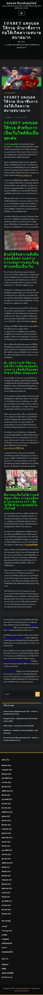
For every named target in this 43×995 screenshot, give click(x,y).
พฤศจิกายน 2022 (7, 812)
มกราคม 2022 (6, 854)
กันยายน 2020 (6, 914)
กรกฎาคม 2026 (7, 770)
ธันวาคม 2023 (6, 787)
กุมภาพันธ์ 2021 (7, 901)
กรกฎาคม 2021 (7, 880)
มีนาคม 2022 (6, 846)
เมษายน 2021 (6, 893)
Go (37, 694)
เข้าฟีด (4, 969)
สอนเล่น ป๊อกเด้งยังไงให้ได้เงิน (15, 638)
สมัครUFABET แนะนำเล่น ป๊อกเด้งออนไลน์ (17, 661)
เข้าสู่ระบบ (5, 964)
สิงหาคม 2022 (6, 825)
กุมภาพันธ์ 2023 (7, 799)
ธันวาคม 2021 (6, 859)
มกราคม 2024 (6, 782)
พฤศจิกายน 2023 (7, 791)
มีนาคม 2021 (6, 897)
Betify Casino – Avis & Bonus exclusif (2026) (18, 726)
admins (8, 117)
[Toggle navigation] (21, 13)
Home (23, 42)
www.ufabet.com (25, 175)
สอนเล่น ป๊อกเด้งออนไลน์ (21, 3)
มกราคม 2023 (6, 804)
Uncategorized (7, 931)
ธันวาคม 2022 (6, 808)
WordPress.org (7, 977)
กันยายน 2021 (6, 871)
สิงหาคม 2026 (6, 765)
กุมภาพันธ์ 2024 (7, 778)
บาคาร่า (4, 948)
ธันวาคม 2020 (6, 910)
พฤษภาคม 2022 (7, 837)
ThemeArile (24, 991)
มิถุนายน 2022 (6, 833)
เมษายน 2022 (6, 842)
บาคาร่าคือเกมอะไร (9, 671)
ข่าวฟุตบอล (5, 939)
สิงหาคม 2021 (6, 876)
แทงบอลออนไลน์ (9, 93)
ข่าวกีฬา (4, 935)
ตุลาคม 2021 (6, 867)
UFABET (4, 926)
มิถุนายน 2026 (6, 774)
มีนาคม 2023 (6, 795)
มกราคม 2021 (6, 905)
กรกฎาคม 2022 (7, 829)
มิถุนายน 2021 (6, 884)
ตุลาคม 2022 (6, 816)
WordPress (26, 988)
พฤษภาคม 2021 (7, 888)
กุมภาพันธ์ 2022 (7, 850)
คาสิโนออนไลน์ (7, 943)
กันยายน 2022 (6, 820)
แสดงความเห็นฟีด (7, 973)
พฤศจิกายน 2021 (7, 863)
